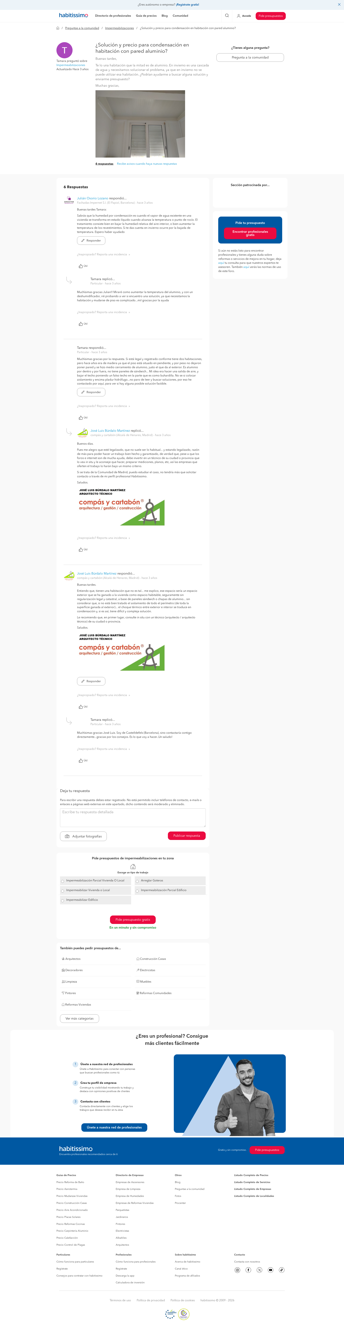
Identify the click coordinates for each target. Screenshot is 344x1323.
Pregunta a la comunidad (250, 57)
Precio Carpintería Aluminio (72, 1231)
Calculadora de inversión (130, 1282)
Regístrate (62, 1269)
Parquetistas (122, 1210)
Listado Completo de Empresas (252, 1189)
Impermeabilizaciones (119, 28)
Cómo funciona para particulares (75, 1262)
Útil (86, 266)
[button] (64, 50)
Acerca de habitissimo (187, 1262)
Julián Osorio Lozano (92, 198)
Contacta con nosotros (247, 1262)
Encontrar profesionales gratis (250, 233)
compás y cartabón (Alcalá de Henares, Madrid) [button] (121, 435)
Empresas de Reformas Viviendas (135, 1203)
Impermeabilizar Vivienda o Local (88, 890)
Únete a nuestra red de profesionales (114, 1127)
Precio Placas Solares (68, 1217)
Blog (177, 1182)
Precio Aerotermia (66, 1189)
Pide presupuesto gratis (133, 919)
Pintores (120, 1224)
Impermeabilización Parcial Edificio (164, 890)
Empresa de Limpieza (128, 1189)
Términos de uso (120, 1300)
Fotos (178, 1196)
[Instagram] (237, 1270)
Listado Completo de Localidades (254, 1196)
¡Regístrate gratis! (187, 4)
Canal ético (181, 1269)
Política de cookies (183, 1300)
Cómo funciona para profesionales (136, 1262)
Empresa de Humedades (130, 1196)
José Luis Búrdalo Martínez (110, 430)
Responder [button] (93, 240)
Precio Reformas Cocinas (70, 1224)
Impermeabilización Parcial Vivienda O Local (95, 880)
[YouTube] (270, 1270)
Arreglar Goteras (152, 880)
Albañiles (121, 1238)
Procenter (180, 1203)
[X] (259, 1270)
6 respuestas (104, 164)
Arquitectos (122, 1245)
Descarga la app (125, 1276)
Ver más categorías (80, 1018)
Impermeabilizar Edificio (82, 900)
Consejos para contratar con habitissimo (79, 1276)
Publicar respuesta (186, 835)
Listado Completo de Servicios (252, 1182)
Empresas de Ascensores (130, 1182)
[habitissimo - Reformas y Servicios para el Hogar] (74, 16)
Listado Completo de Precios (251, 1175)
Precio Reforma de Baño (70, 1182)
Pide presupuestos (271, 16)
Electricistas (122, 1231)
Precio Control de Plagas (70, 1245)
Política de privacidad (151, 1300)
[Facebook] (248, 1270)
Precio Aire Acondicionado (72, 1210)
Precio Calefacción (67, 1238)
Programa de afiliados (187, 1276)
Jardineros (122, 1217)
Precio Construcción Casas (71, 1203)
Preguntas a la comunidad (82, 28)
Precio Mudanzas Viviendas (71, 1196)
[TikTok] (281, 1270)
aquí (221, 263)
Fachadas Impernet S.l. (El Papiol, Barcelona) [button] (106, 203)
